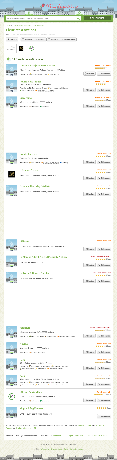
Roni (22, 360)
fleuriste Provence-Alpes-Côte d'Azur (68, 436)
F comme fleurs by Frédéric (35, 186)
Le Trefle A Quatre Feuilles (34, 273)
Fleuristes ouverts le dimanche (62, 39)
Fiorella (24, 241)
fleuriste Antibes (100, 436)
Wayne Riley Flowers (31, 408)
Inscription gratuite (76, 449)
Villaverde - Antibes (31, 392)
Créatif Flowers (28, 154)
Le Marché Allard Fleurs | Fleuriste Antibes (43, 257)
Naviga (24, 344)
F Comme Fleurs (29, 170)
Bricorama (26, 98)
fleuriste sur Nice (84, 425)
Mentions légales (56, 449)
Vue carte (13, 39)
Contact (66, 449)
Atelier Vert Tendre (30, 81)
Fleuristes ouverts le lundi (34, 39)
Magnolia (25, 327)
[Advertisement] (58, 297)
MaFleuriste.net (58, 8)
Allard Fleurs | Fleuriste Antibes (37, 65)
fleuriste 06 (88, 436)
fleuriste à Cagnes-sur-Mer (26, 428)
